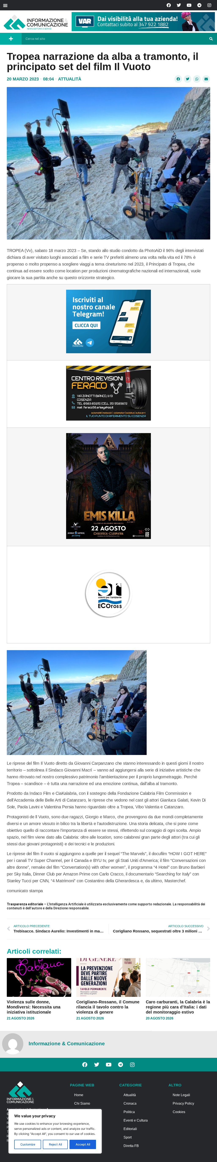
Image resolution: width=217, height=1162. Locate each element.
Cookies (179, 1112)
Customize (27, 1144)
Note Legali (181, 1095)
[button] (5, 5)
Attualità (69, 79)
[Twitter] (179, 5)
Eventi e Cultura (136, 1120)
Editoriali (130, 1129)
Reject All (55, 1144)
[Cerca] (211, 39)
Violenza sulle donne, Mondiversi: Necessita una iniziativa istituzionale (33, 1007)
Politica (129, 1112)
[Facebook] (168, 5)
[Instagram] (209, 5)
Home (78, 1095)
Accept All (83, 1144)
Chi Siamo (82, 1103)
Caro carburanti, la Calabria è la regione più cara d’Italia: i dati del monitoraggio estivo (178, 1007)
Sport (128, 1137)
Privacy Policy (183, 1103)
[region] (55, 1131)
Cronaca (130, 1103)
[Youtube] (189, 5)
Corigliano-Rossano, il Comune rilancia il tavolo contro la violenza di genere (107, 1007)
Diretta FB (131, 1146)
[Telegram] (199, 5)
